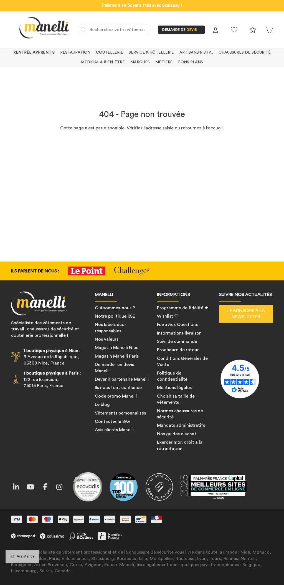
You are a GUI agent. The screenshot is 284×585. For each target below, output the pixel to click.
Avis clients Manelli (114, 430)
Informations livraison (179, 333)
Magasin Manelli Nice (116, 347)
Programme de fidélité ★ (182, 308)
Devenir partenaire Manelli (122, 379)
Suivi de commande (177, 341)
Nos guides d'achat (176, 434)
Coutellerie (109, 52)
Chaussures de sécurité (245, 52)
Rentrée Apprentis (34, 52)
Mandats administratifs (181, 425)
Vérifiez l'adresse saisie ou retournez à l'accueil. (175, 128)
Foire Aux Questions (177, 324)
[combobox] (114, 29)
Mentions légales (174, 387)
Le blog (102, 404)
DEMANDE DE (179, 29)
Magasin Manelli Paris (117, 356)
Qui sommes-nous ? (115, 308)
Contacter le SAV (113, 421)
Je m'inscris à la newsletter (246, 313)
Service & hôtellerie (151, 52)
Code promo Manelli (116, 396)
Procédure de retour (178, 350)
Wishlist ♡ (167, 316)
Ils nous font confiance (118, 387)
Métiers (164, 62)
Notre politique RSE (115, 316)
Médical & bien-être (103, 62)
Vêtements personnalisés (120, 413)
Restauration (75, 52)
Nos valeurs (106, 339)
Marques (140, 62)
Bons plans (190, 62)
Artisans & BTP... (196, 52)
